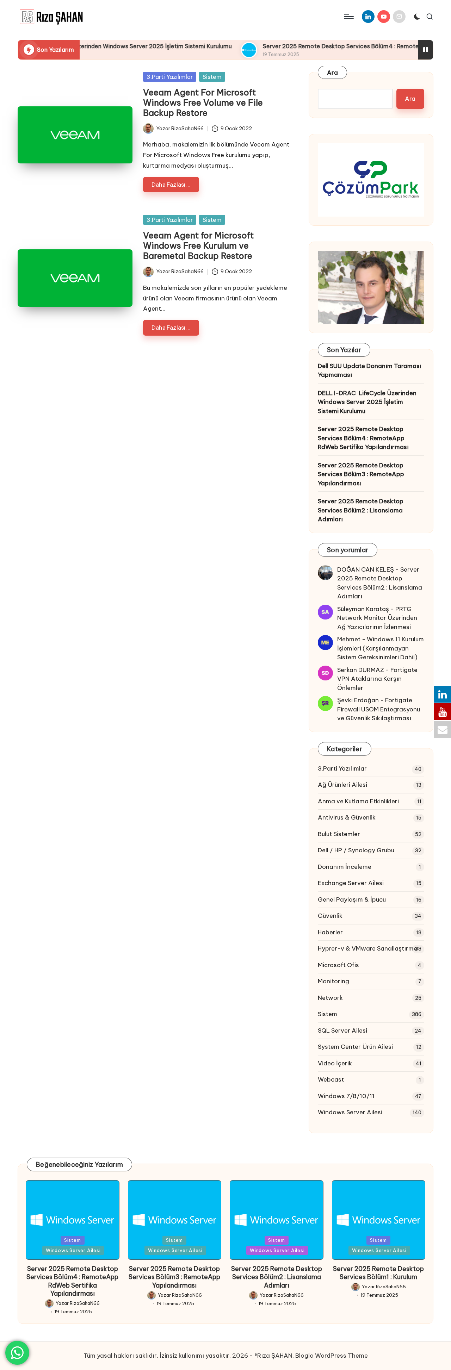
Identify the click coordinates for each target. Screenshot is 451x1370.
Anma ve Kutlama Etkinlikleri (358, 801)
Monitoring (333, 981)
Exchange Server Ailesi (351, 883)
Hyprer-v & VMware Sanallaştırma (368, 948)
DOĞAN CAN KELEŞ (365, 569)
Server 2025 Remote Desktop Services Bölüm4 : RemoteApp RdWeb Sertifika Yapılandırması (363, 438)
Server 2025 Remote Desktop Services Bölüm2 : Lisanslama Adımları (360, 510)
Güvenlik (330, 916)
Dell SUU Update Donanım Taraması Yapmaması (369, 370)
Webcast (331, 1079)
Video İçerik (335, 1063)
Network (330, 998)
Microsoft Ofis (338, 965)
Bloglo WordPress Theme (331, 1355)
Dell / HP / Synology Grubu (356, 850)
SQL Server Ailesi (342, 1030)
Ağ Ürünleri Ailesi (342, 785)
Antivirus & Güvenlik (347, 817)
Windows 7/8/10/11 (346, 1096)
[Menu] (348, 16)
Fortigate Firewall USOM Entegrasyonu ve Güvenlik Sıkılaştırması (378, 709)
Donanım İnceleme (344, 867)
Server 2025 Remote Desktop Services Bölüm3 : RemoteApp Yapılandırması (361, 474)
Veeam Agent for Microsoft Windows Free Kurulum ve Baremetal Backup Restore (198, 245)
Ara (332, 72)
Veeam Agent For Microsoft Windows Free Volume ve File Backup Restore (203, 102)
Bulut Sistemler (339, 834)
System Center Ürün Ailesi (355, 1047)
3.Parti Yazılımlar (170, 76)
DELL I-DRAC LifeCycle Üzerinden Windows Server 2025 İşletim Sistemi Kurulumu (367, 402)
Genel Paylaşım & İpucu (352, 899)
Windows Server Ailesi (350, 1112)
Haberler (330, 932)
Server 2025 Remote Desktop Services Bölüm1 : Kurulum (378, 1273)
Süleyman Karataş (363, 609)
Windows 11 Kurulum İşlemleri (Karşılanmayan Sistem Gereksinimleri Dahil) (380, 648)
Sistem (212, 76)
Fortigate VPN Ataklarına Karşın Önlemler (377, 679)
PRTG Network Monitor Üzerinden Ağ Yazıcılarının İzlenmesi (377, 618)
